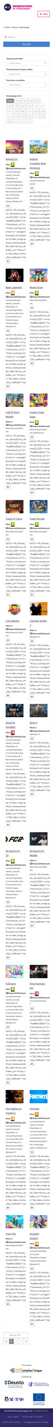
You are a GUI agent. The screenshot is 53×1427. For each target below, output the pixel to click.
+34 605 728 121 (40, 1410)
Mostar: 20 (15, 1335)
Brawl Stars (36, 287)
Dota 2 (33, 722)
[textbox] (26, 63)
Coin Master (13, 621)
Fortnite (34, 1108)
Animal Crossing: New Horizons (38, 163)
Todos (10, 100)
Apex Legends (14, 287)
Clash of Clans (14, 518)
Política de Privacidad (32, 1416)
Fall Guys (11, 984)
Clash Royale (37, 518)
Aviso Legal (13, 1416)
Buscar (27, 44)
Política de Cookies (11, 1422)
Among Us (11, 159)
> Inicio (6, 27)
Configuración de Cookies (36, 1422)
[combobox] (26, 37)
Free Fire (11, 1234)
